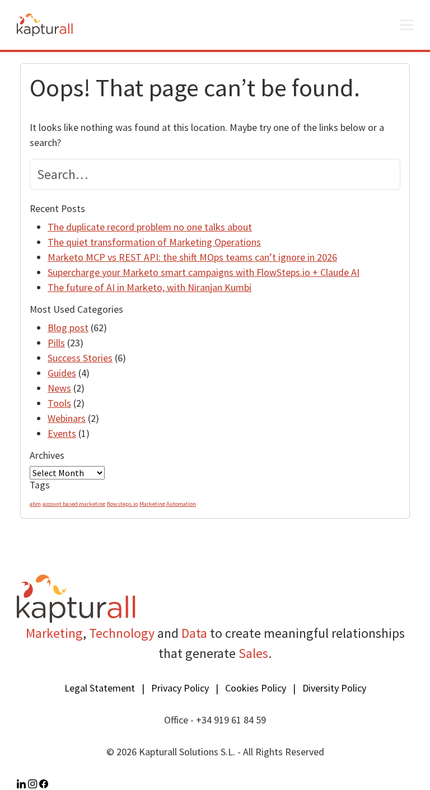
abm (35, 503)
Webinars (67, 418)
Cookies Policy (255, 687)
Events (62, 433)
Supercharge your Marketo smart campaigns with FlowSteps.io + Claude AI (203, 272)
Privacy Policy (180, 687)
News (59, 388)
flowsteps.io (122, 503)
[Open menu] (406, 25)
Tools (59, 403)
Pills (56, 342)
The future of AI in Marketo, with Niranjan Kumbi (149, 287)
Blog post (68, 327)
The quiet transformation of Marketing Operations (154, 242)
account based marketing (74, 503)
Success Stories (80, 357)
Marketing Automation (167, 503)
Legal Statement (99, 687)
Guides (62, 372)
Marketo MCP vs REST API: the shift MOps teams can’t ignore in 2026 (192, 257)
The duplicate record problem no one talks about (150, 226)
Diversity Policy (334, 687)
